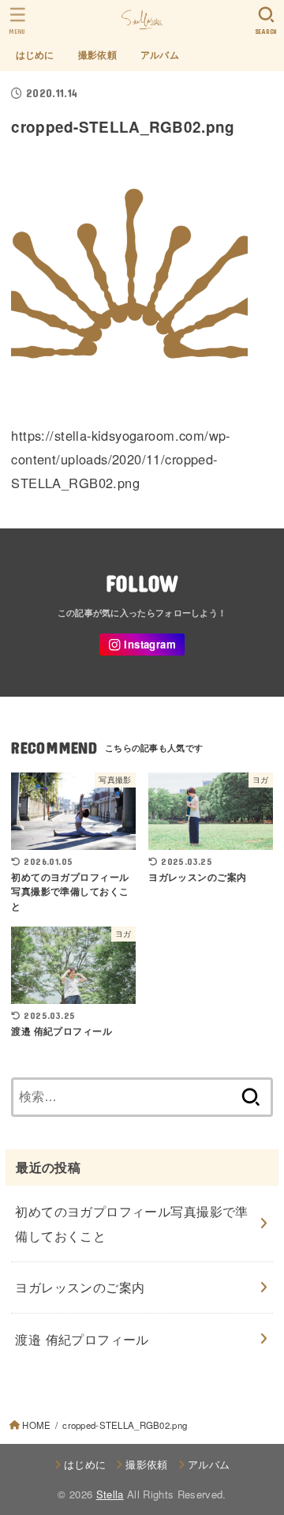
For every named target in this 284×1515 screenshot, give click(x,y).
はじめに (35, 55)
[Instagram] (141, 644)
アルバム (159, 55)
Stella (110, 1494)
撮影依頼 (97, 55)
